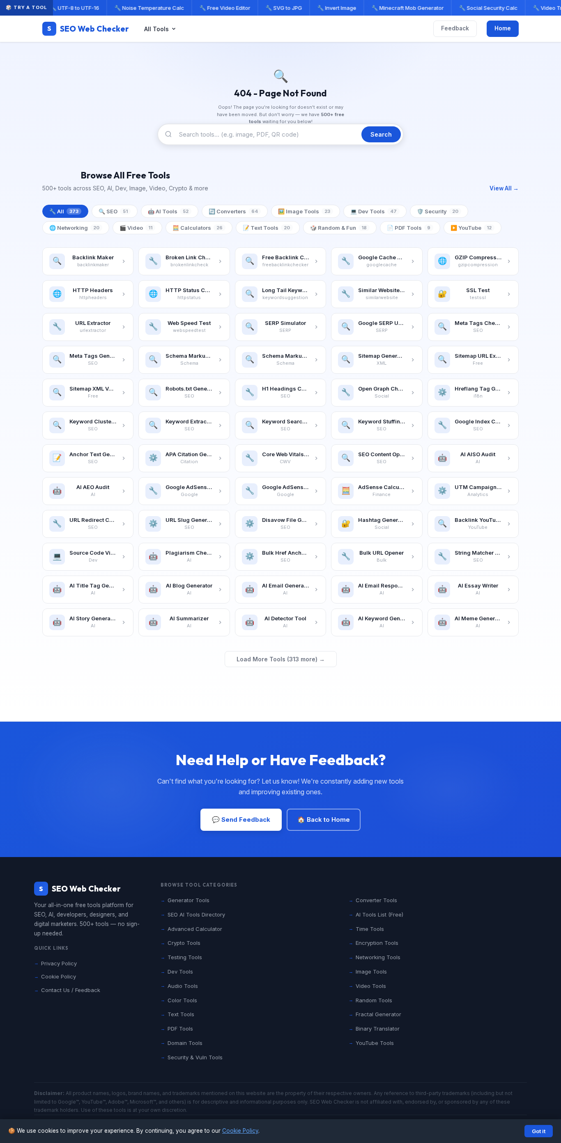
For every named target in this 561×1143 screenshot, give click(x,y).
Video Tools (371, 986)
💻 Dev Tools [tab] (373, 211)
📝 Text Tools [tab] (266, 227)
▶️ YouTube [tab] (471, 227)
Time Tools (370, 929)
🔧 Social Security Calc (484, 8)
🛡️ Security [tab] (437, 211)
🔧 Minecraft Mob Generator (404, 8)
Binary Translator (378, 1028)
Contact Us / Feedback (70, 990)
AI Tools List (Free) (379, 914)
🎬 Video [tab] (136, 227)
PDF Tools (180, 1028)
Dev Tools (180, 971)
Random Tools (374, 1000)
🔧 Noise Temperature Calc (146, 8)
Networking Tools (378, 957)
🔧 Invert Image (333, 8)
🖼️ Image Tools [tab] (304, 211)
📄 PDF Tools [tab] (408, 227)
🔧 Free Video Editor (221, 8)
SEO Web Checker (88, 29)
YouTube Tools (375, 1043)
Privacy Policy (59, 963)
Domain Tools (185, 1043)
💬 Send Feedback (241, 819)
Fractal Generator (378, 1014)
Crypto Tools (184, 943)
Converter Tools (376, 900)
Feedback (455, 28)
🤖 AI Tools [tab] (168, 211)
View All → (504, 188)
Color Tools (182, 1000)
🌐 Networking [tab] (74, 227)
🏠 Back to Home (323, 819)
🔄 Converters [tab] (233, 211)
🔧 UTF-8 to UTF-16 (71, 8)
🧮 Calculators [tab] (197, 227)
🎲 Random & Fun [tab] (338, 227)
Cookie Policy (240, 1130)
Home (502, 28)
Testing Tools (185, 957)
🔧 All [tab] (63, 211)
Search (381, 134)
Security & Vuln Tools (195, 1057)
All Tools (156, 28)
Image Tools (371, 971)
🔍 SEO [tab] (113, 211)
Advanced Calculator (195, 929)
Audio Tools (183, 986)
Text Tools (181, 1014)
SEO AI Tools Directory (196, 914)
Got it (538, 1131)
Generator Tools (188, 900)
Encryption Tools (377, 943)
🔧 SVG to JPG (280, 8)
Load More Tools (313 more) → (281, 659)
